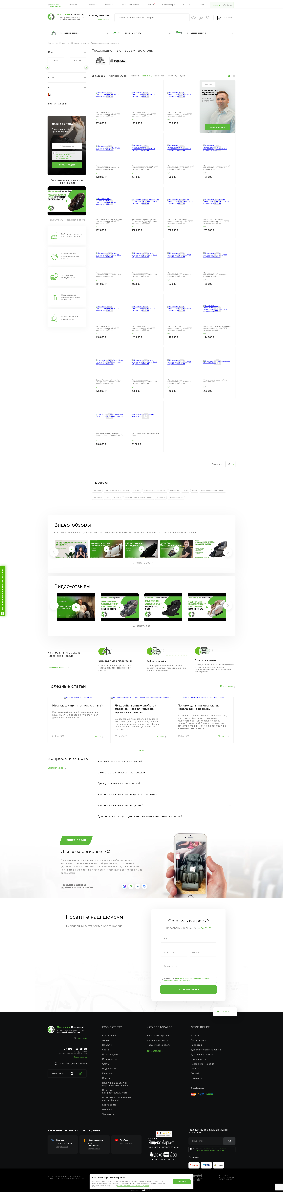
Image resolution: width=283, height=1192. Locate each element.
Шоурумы (196, 1078)
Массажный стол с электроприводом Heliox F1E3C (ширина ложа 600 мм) (108, 167)
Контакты (108, 1078)
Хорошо (182, 1182)
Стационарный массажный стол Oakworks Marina (215, 380)
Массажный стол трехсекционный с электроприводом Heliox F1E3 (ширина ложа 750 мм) (146, 167)
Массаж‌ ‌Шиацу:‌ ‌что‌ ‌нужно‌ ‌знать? (77, 705)
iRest (108, 497)
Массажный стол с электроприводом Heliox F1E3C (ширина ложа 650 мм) (179, 114)
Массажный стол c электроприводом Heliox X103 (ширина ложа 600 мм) (179, 381)
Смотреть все (141, 563)
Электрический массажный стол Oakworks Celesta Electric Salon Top (109, 434)
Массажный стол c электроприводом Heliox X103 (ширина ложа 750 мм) (215, 274)
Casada (185, 490)
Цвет (50, 87)
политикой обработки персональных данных (208, 1150)
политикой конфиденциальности (188, 978)
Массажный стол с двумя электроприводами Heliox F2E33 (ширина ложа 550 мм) (144, 381)
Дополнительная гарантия (206, 1050)
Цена (50, 52)
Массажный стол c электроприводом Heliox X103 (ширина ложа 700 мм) (107, 328)
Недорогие (174, 490)
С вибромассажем (176, 497)
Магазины (109, 5)
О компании (72, 5)
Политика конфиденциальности (115, 1091)
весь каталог (154, 1051)
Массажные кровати (158, 1045)
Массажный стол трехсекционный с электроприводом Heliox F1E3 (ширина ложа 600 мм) (110, 221)
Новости (107, 1045)
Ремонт (195, 1069)
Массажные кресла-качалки (155, 490)
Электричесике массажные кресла (138, 497)
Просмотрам (159, 76)
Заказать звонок (103, 19)
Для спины (98, 497)
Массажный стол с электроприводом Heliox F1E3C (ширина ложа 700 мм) (144, 114)
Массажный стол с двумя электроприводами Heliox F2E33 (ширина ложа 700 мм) (216, 221)
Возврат (196, 1036)
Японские (117, 497)
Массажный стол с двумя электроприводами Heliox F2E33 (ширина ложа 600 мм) (144, 274)
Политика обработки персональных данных (115, 1084)
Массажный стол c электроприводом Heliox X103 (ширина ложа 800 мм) (179, 274)
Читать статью (57, 667)
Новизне (146, 76)
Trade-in (195, 1074)
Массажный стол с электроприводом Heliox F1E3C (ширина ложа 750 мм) (108, 114)
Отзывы (201, 5)
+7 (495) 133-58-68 (99, 16)
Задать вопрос (217, 127)
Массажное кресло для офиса (212, 490)
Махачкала (55, 5)
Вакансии (107, 1110)
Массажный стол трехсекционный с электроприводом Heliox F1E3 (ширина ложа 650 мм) (217, 167)
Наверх (227, 1012)
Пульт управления (57, 104)
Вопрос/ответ (110, 1059)
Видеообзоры (168, 5)
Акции (151, 5)
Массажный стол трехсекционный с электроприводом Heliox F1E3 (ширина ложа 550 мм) (217, 328)
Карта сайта (109, 1105)
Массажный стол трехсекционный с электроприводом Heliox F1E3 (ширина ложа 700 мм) (181, 167)
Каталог (91, 5)
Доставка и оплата (130, 5)
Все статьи (226, 686)
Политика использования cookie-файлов (116, 1099)
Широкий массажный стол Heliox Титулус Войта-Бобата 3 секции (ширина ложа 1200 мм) (108, 381)
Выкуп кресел (199, 1040)
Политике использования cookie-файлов (133, 1186)
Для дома (97, 490)
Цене (182, 76)
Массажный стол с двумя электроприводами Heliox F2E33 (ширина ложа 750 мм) (180, 221)
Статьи (186, 5)
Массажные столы (157, 1040)
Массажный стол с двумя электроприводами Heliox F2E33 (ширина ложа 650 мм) (108, 274)
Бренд (51, 77)
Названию (134, 76)
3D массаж (160, 497)
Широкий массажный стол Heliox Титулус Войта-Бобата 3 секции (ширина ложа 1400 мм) (144, 221)
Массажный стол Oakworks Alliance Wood (145, 434)
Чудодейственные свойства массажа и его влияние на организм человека (135, 709)
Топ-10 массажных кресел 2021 (117, 490)
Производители (111, 1055)
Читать (97, 736)
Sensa (194, 490)
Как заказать (198, 1059)
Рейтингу (172, 76)
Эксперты (108, 1114)
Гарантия (196, 1045)
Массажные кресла (158, 1036)
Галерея (107, 1074)
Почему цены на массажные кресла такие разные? (198, 707)
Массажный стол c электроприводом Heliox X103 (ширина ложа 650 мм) (143, 328)
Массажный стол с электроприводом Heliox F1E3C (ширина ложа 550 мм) (179, 328)
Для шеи (136, 490)
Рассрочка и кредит (202, 1064)
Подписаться (62, 1147)
